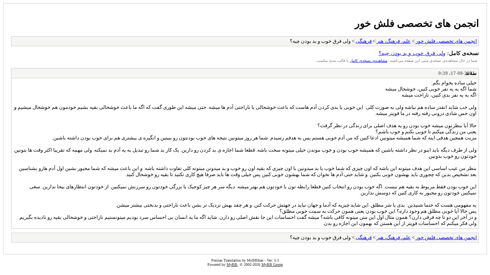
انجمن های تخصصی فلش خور (417, 23)
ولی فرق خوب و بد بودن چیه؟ (412, 53)
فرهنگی (364, 41)
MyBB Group (272, 264)
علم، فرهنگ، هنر (394, 41)
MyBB (232, 264)
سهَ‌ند (471, 73)
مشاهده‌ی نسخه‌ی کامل (368, 60)
